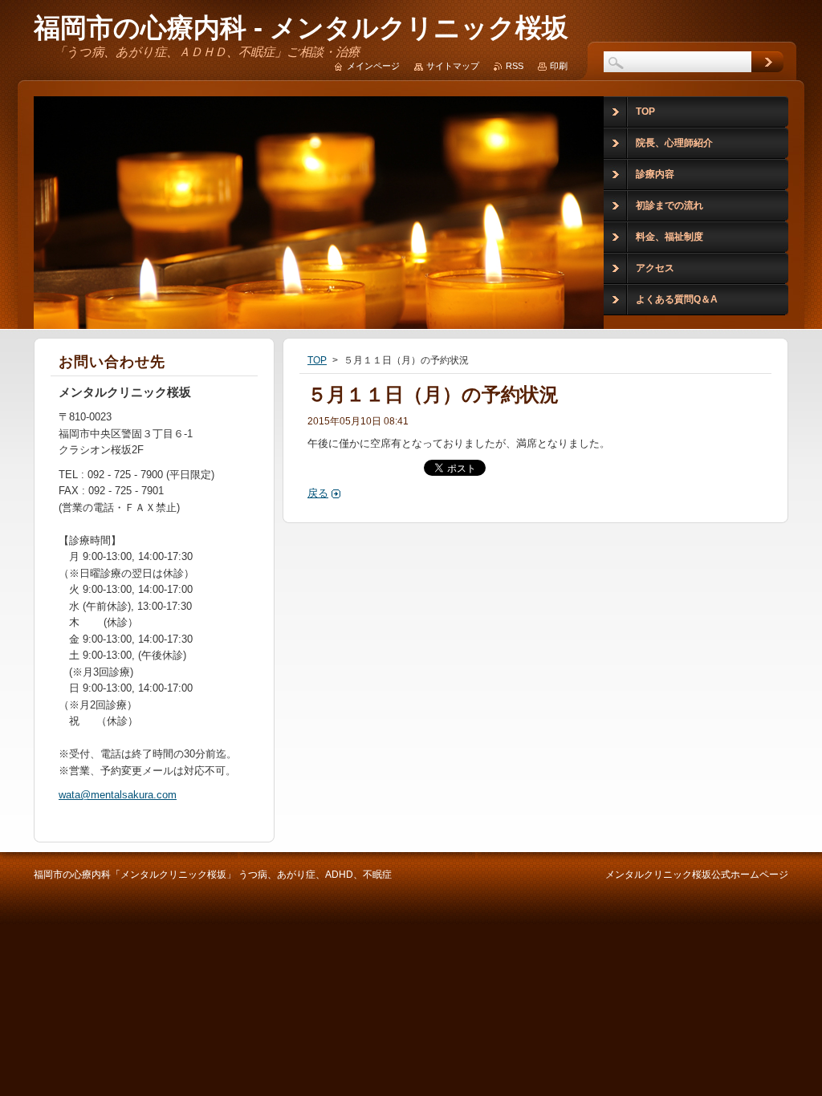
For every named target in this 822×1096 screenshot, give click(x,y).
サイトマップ (452, 66)
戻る (317, 493)
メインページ (373, 66)
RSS (514, 66)
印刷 (559, 66)
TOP (317, 360)
